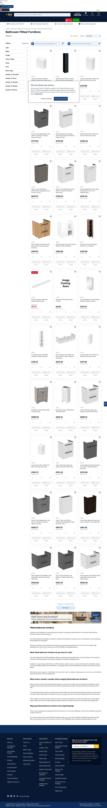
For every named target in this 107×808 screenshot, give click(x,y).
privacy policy (84, 758)
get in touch (68, 717)
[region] (53, 92)
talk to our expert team (63, 694)
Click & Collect (44, 647)
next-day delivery (37, 719)
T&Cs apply (87, 761)
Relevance (89, 36)
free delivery (61, 645)
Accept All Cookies (61, 99)
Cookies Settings (46, 99)
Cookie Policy (38, 94)
